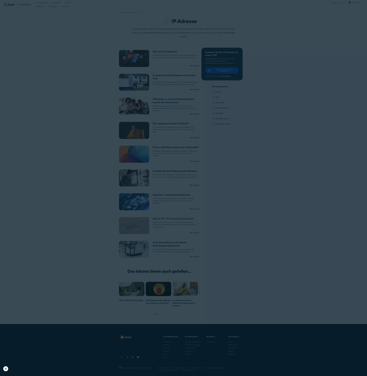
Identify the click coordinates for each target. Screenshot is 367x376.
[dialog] (183, 188)
